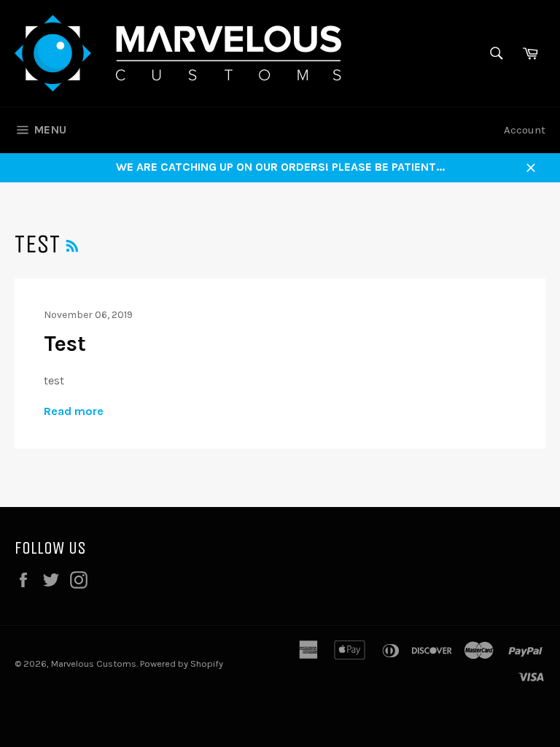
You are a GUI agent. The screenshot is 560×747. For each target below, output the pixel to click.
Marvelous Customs (93, 663)
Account (524, 129)
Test (65, 343)
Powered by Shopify (181, 663)
